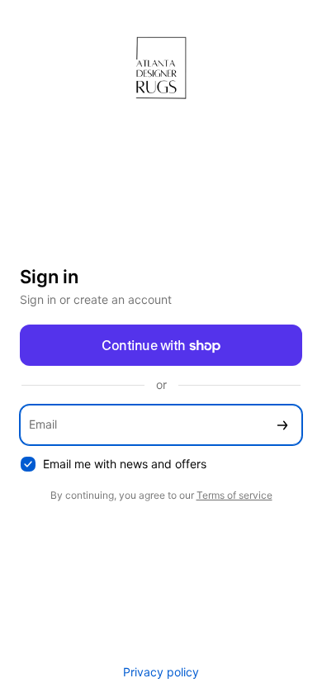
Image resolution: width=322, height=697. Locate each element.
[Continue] (282, 424)
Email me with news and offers (124, 464)
